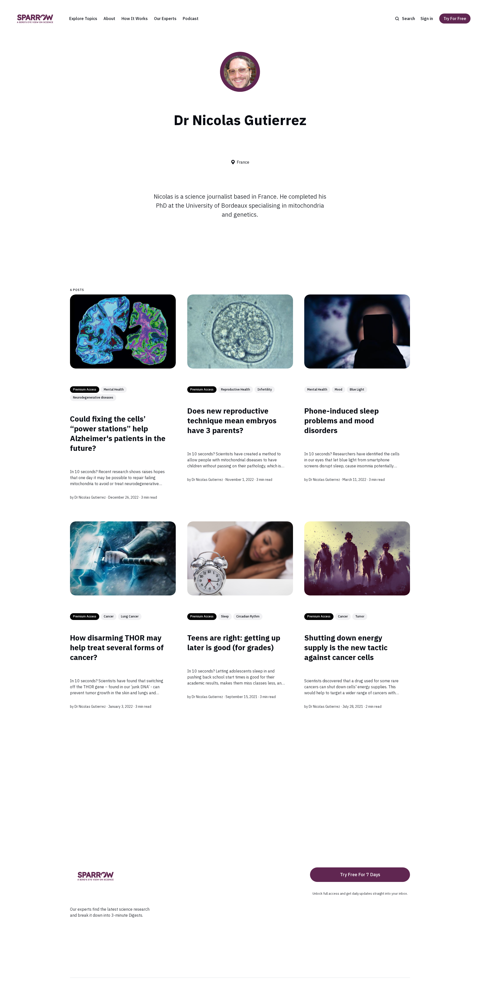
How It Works (135, 18)
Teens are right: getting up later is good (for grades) (233, 642)
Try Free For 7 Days (360, 874)
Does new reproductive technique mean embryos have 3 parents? (231, 420)
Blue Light (357, 389)
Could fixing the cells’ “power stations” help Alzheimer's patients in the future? (118, 433)
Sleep (225, 616)
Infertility (265, 389)
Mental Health (114, 389)
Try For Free (455, 18)
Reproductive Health (235, 389)
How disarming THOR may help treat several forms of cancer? (117, 647)
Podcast (190, 18)
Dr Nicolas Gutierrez (90, 497)
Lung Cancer (129, 616)
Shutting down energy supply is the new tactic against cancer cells (346, 647)
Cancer (109, 616)
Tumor (359, 616)
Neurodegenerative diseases (93, 398)
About (109, 18)
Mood (338, 389)
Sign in (426, 18)
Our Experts (165, 18)
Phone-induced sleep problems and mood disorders (341, 420)
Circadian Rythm (248, 616)
